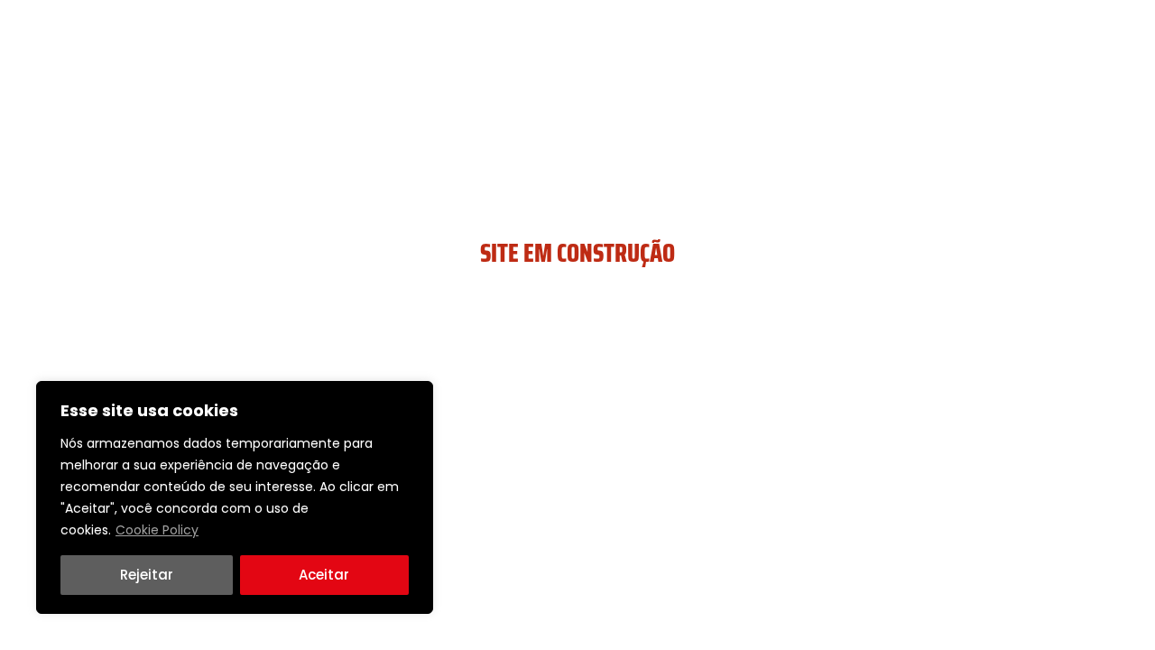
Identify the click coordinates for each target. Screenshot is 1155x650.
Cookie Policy (157, 530)
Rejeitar (146, 574)
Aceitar (324, 574)
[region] (234, 497)
